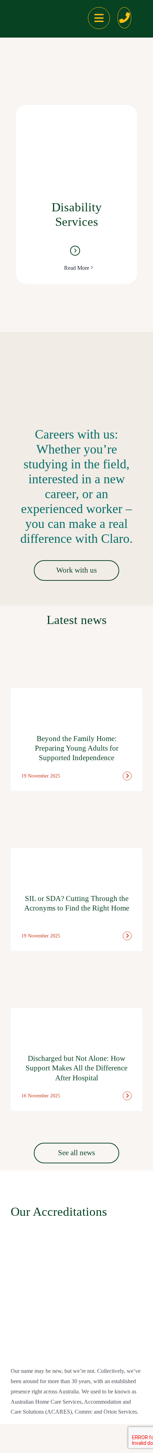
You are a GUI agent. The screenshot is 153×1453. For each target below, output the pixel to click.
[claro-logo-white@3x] (34, 14)
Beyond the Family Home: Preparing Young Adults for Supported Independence (76, 748)
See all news (76, 1152)
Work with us (76, 570)
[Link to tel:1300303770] (124, 17)
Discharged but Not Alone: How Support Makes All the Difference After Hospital (76, 1068)
